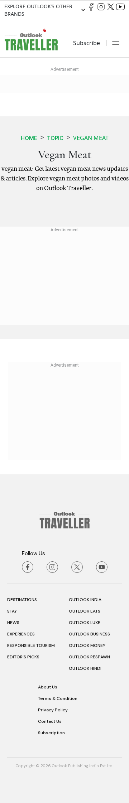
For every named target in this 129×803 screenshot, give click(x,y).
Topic (55, 138)
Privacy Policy (53, 710)
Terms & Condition (57, 698)
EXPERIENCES (21, 634)
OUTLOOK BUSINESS (89, 634)
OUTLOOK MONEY (87, 645)
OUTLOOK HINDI (85, 668)
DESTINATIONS (22, 600)
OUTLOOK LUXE (84, 622)
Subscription (51, 733)
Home (29, 138)
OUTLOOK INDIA (85, 600)
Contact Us (50, 721)
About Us (47, 687)
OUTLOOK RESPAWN (89, 657)
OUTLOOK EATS (84, 611)
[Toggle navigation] (116, 43)
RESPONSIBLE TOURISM (31, 645)
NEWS (13, 622)
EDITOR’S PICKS (23, 657)
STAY (12, 611)
